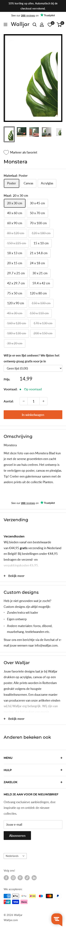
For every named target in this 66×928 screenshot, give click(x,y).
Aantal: (9, 401)
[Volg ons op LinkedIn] (34, 877)
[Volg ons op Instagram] (13, 877)
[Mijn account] (42, 25)
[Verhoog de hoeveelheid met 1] (43, 401)
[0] (59, 24)
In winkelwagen (33, 415)
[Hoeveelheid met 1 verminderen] (23, 401)
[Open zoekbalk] (35, 25)
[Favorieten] (50, 25)
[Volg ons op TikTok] (27, 877)
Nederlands (12, 855)
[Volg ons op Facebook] (6, 877)
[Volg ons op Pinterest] (20, 877)
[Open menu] (5, 24)
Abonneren (17, 836)
